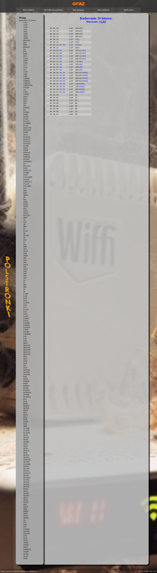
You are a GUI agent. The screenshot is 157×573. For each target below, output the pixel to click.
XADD (26, 552)
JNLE (25, 269)
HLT (25, 191)
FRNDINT (27, 161)
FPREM (26, 155)
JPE (24, 285)
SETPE (26, 493)
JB (24, 224)
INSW (25, 206)
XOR (25, 558)
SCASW (26, 433)
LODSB (26, 323)
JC (24, 229)
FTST (25, 175)
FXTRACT (27, 182)
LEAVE (26, 303)
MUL (25, 357)
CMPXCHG (28, 85)
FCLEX (26, 121)
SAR (25, 424)
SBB (25, 426)
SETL (25, 453)
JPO (24, 287)
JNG (25, 262)
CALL (25, 58)
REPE (25, 404)
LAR (25, 296)
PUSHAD (27, 392)
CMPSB (26, 79)
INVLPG (26, 215)
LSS (25, 339)
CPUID (26, 87)
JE (24, 233)
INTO (25, 211)
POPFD (26, 386)
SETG (25, 448)
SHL (25, 504)
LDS (25, 298)
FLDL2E (26, 137)
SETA (25, 435)
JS (24, 289)
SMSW (26, 518)
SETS (25, 498)
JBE (24, 226)
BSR (25, 45)
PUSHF (26, 395)
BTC (25, 52)
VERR (25, 543)
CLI (24, 70)
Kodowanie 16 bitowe (27, 20)
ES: (24, 110)
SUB (25, 538)
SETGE (26, 451)
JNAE (25, 251)
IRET (25, 218)
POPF (25, 383)
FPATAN (26, 152)
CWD (25, 92)
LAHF (25, 294)
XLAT (25, 556)
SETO (25, 489)
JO (24, 280)
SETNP (26, 482)
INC (25, 200)
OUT (25, 368)
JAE (25, 222)
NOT (25, 363)
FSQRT (26, 173)
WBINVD (27, 549)
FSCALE (26, 166)
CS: (24, 90)
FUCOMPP (27, 177)
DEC (25, 101)
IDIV (25, 193)
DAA (25, 96)
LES (25, 305)
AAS (25, 29)
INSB (25, 202)
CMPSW (26, 83)
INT (24, 209)
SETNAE (27, 460)
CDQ (25, 63)
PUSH (25, 388)
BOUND (26, 40)
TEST (25, 540)
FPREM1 (27, 157)
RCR (25, 401)
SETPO (26, 496)
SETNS (26, 484)
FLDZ (25, 148)
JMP (25, 247)
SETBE (26, 442)
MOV (25, 343)
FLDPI (26, 146)
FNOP (25, 150)
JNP (24, 274)
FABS (25, 114)
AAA (25, 22)
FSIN (25, 168)
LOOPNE (27, 334)
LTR (25, 341)
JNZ (25, 278)
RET (25, 413)
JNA (25, 249)
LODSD (26, 325)
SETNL (26, 475)
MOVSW (27, 350)
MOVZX (26, 354)
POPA (25, 379)
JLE (24, 244)
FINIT (25, 132)
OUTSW (26, 374)
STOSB (26, 529)
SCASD (26, 431)
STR (25, 536)
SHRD (25, 511)
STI (24, 527)
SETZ (25, 500)
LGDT (25, 309)
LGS (25, 312)
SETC (25, 444)
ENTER (26, 108)
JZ (24, 292)
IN (24, 197)
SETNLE (26, 478)
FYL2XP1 (27, 186)
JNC (25, 258)
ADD (25, 34)
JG (24, 238)
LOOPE (26, 332)
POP (25, 377)
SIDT (25, 513)
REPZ (25, 410)
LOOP (25, 330)
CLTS (25, 72)
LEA (25, 300)
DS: (24, 105)
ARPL (25, 38)
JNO (25, 271)
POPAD (26, 381)
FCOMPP (27, 123)
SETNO (26, 480)
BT (24, 49)
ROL (25, 417)
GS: (24, 188)
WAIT (25, 547)
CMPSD (26, 81)
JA (24, 220)
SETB (25, 439)
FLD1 (25, 135)
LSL (25, 336)
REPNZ (26, 408)
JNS (24, 276)
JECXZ (26, 235)
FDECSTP (27, 128)
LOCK (26, 321)
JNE (25, 260)
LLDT (25, 316)
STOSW (26, 534)
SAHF (25, 422)
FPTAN (26, 159)
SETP (25, 491)
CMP (25, 76)
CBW (25, 61)
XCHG (26, 554)
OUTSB (26, 370)
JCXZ (25, 231)
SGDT (25, 502)
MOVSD (26, 348)
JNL (25, 267)
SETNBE (27, 464)
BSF (25, 43)
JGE (25, 240)
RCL (25, 399)
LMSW (26, 318)
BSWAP (26, 47)
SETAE (26, 437)
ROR (25, 419)
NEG (25, 359)
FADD (25, 117)
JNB (25, 253)
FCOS (25, 126)
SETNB (26, 462)
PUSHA (26, 390)
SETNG (26, 471)
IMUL (25, 195)
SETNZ (26, 487)
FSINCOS (27, 170)
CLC (25, 65)
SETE (25, 446)
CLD (25, 67)
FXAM (26, 179)
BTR (25, 54)
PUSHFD (27, 397)
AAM (25, 27)
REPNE (26, 406)
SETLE (26, 455)
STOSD (26, 531)
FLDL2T (26, 139)
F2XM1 (26, 112)
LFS (25, 307)
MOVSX (26, 352)
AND (25, 36)
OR (24, 365)
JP (24, 283)
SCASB (26, 428)
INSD (25, 204)
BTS (25, 56)
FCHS (25, 119)
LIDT (25, 314)
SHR (25, 509)
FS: (24, 164)
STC (25, 522)
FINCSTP (27, 130)
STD (25, 525)
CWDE (26, 94)
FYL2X (26, 184)
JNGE (25, 265)
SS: (24, 520)
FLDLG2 (26, 141)
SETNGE (27, 473)
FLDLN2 (26, 144)
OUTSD (26, 372)
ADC (25, 31)
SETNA (26, 457)
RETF (25, 415)
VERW (26, 545)
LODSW (26, 327)
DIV (25, 103)
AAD (25, 25)
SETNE (26, 469)
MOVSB (26, 345)
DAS (25, 99)
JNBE (25, 256)
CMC (25, 74)
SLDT (25, 516)
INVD (25, 213)
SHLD (25, 507)
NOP (25, 361)
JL (24, 242)
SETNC (26, 466)
